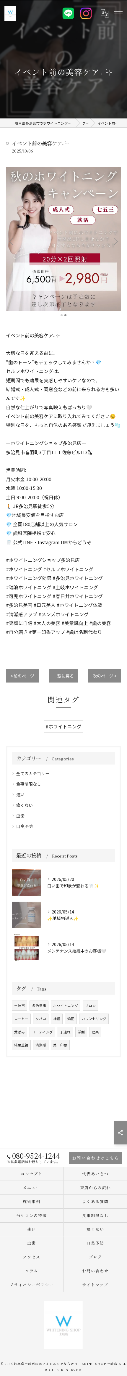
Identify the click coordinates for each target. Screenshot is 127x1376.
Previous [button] (12, 241)
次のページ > (105, 676)
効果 (95, 1032)
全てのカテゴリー (32, 773)
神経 (56, 1018)
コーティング (42, 1032)
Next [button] (115, 241)
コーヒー (21, 1018)
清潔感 (40, 1045)
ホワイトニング (65, 1005)
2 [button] (65, 315)
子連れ (65, 1032)
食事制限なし (28, 784)
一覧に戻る (63, 676)
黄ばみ (19, 1032)
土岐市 (19, 1005)
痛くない (24, 805)
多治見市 (39, 1005)
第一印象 (60, 1045)
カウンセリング (94, 1018)
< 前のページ (22, 676)
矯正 (70, 1018)
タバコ (40, 1018)
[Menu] (118, 13)
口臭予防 (24, 826)
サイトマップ (95, 1284)
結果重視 (21, 1045)
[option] (63, 239)
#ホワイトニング (63, 726)
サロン (90, 1005)
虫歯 (20, 816)
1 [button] (62, 315)
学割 (81, 1032)
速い (20, 794)
